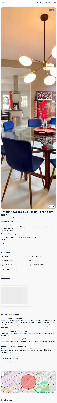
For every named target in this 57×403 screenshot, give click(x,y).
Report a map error (51, 392)
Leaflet (38, 392)
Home (32, 3)
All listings (40, 3)
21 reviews (10, 221)
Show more (4, 327)
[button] (3, 373)
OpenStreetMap (44, 392)
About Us (49, 3)
